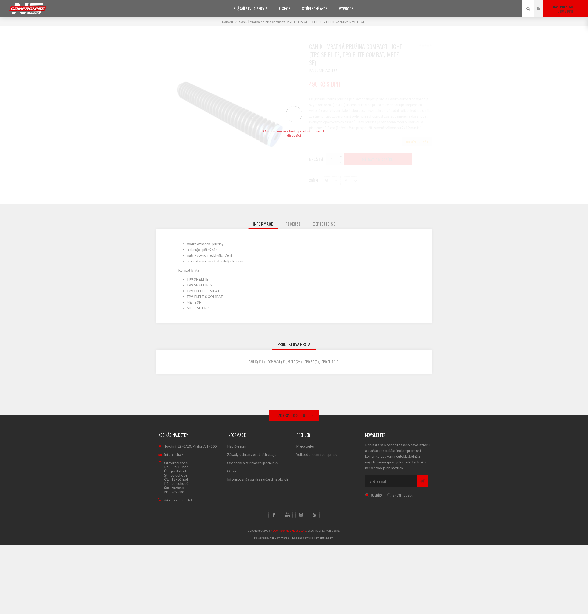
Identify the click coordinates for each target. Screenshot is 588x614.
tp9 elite (328, 361)
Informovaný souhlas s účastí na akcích (257, 479)
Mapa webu (305, 446)
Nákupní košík (565, 9)
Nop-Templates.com (321, 537)
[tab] (263, 224)
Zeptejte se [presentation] (324, 224)
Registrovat (542, 13)
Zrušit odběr (403, 495)
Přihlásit (542, 4)
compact (273, 361)
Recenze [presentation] (293, 224)
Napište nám (236, 446)
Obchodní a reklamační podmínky (252, 463)
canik (253, 361)
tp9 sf (309, 361)
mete (291, 361)
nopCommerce (279, 537)
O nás (231, 471)
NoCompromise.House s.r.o (288, 530)
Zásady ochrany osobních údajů (251, 454)
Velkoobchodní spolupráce (316, 454)
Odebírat (377, 495)
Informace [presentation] (263, 224)
